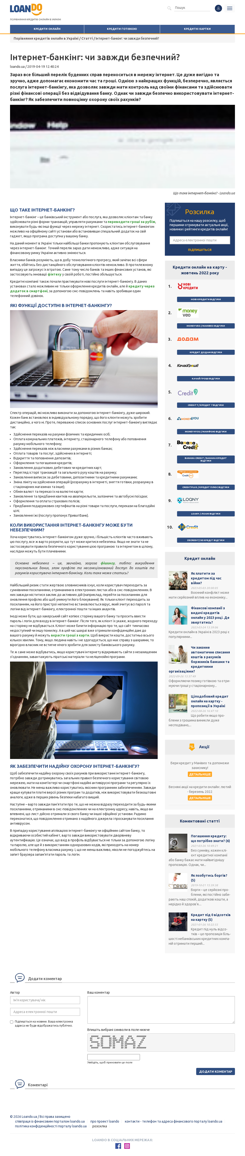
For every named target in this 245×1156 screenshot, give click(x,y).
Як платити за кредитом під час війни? (206, 578)
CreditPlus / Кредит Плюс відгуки (205, 487)
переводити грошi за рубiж (131, 222)
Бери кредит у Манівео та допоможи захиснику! (200, 765)
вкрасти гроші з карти (70, 635)
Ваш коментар (98, 992)
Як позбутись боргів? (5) (209, 878)
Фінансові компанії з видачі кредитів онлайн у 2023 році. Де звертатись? (210, 615)
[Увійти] (218, 8)
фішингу (107, 563)
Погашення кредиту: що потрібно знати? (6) (210, 838)
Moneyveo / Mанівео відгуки (206, 325)
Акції (204, 746)
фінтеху (54, 274)
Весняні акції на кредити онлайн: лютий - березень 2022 (200, 789)
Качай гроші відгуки (206, 378)
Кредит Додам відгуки (206, 352)
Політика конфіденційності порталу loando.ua (51, 1126)
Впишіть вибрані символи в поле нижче (118, 1030)
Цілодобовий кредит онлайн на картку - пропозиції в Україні (209, 701)
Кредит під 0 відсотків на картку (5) (211, 917)
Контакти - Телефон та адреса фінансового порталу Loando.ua (173, 1121)
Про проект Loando (104, 1121)
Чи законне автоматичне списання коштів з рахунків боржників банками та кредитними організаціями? (199, 659)
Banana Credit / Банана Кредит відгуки (206, 459)
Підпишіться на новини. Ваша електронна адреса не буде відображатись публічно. (44, 1023)
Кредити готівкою (122, 28)
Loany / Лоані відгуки (205, 513)
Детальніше (200, 774)
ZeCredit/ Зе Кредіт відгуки (205, 540)
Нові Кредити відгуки (206, 299)
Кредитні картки (197, 28)
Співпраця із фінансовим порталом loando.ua (50, 1121)
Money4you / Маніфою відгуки (206, 431)
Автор (15, 992)
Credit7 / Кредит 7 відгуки (206, 405)
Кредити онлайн (47, 28)
